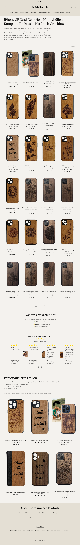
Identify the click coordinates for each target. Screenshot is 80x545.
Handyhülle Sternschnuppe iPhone (67, 250)
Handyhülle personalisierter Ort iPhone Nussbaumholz (30, 208)
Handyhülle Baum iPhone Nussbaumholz (13, 292)
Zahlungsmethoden (28, 530)
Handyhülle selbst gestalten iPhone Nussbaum (40, 493)
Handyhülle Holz (12, 82)
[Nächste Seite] (44, 305)
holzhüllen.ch (42, 540)
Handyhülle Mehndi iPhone (31, 250)
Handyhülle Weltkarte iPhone (31, 166)
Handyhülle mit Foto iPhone (31, 82)
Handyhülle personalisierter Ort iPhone (67, 83)
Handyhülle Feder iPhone (31, 124)
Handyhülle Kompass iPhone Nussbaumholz (67, 208)
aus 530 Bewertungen (40, 341)
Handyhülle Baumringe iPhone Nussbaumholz (49, 250)
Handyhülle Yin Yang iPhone (12, 250)
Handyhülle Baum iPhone (67, 124)
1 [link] (35, 305)
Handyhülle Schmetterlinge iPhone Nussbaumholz (30, 292)
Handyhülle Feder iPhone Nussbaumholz (49, 292)
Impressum (67, 530)
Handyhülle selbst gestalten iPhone (12, 166)
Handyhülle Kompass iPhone (49, 166)
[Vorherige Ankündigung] (4, 1)
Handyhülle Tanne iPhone (13, 124)
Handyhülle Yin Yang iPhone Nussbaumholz (67, 292)
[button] (5, 7)
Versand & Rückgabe (15, 530)
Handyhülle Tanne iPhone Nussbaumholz (49, 124)
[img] (40, 339)
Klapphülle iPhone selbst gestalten (15, 492)
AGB (48, 530)
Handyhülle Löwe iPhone (12, 208)
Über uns (37, 530)
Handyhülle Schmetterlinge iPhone (67, 166)
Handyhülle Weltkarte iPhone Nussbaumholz (49, 208)
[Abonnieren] (52, 517)
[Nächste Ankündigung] (75, 1)
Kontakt (43, 530)
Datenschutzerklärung (56, 530)
